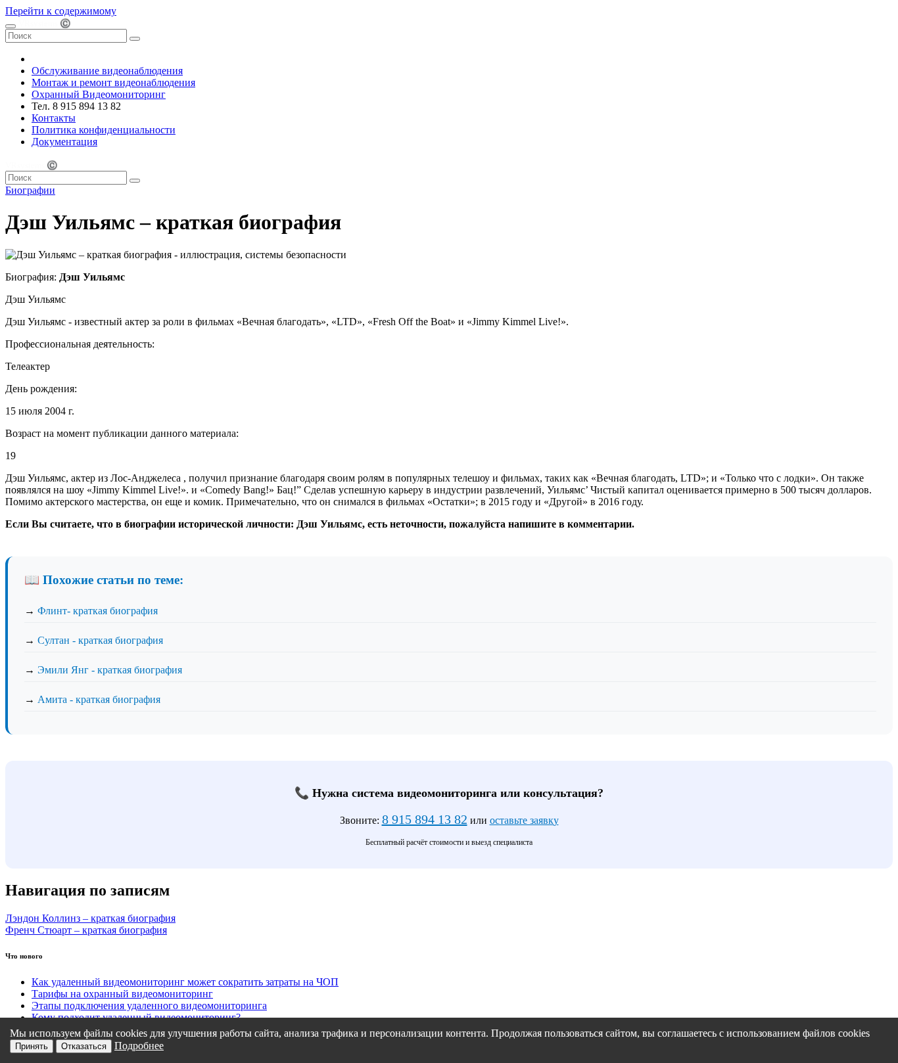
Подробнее (139, 1045)
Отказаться (83, 1046)
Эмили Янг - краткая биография (109, 669)
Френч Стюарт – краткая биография (86, 930)
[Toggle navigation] (10, 26)
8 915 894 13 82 (424, 819)
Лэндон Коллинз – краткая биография (90, 918)
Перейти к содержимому (60, 10)
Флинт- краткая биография (97, 610)
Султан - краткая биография (100, 640)
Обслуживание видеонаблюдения (107, 70)
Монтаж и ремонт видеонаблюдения (113, 82)
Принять (31, 1046)
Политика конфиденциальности (104, 129)
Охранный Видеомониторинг (99, 94)
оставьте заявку (524, 820)
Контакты (54, 118)
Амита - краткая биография (98, 699)
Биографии (30, 190)
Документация (64, 141)
